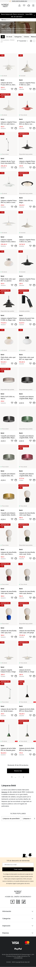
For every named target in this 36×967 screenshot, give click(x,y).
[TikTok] (23, 901)
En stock (9, 36)
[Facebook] (12, 901)
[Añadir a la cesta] (16, 89)
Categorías (18, 36)
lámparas (4, 792)
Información (6, 911)
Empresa (5, 933)
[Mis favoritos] (24, 5)
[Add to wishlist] (12, 89)
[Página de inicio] (5, 5)
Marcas (4, 19)
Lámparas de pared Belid (11, 818)
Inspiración (6, 926)
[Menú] (33, 5)
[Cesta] (28, 5)
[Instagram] (18, 901)
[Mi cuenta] (19, 5)
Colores (26, 36)
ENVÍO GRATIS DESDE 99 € (19, 1)
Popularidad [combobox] (22, 41)
